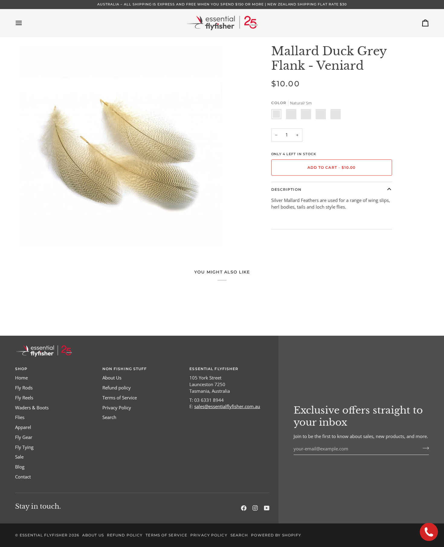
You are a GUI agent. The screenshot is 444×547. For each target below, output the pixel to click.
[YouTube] (266, 508)
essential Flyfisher (44, 535)
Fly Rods (24, 388)
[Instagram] (255, 508)
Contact (23, 477)
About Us (111, 378)
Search (109, 417)
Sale (19, 457)
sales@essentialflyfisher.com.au (227, 406)
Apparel (23, 427)
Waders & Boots (32, 408)
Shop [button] (21, 368)
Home (21, 378)
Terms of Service (119, 398)
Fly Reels (24, 398)
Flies (19, 417)
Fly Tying (24, 447)
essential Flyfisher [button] (213, 368)
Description (286, 189)
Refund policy (116, 388)
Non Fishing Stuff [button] (124, 368)
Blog (19, 467)
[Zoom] (29, 236)
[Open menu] (24, 23)
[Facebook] (243, 508)
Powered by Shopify (276, 535)
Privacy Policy (116, 408)
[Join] (424, 448)
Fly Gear (23, 437)
